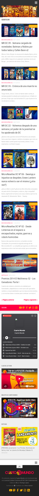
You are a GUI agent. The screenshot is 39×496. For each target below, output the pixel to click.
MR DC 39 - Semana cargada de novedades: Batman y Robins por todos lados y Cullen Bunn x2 (17, 47)
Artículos (5, 275)
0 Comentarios (33, 26)
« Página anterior (8, 300)
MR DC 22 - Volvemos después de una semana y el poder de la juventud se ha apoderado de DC (19, 129)
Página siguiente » (31, 300)
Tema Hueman (29, 485)
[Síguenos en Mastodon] (23, 307)
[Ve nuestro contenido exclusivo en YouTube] (20, 307)
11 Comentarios (33, 256)
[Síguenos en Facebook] (27, 307)
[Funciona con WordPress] (14, 485)
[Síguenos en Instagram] (33, 307)
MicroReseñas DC (7, 40)
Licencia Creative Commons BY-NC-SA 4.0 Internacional (20, 480)
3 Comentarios (33, 204)
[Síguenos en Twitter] (30, 307)
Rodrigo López (24, 483)
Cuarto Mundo (20, 478)
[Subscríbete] (36, 307)
